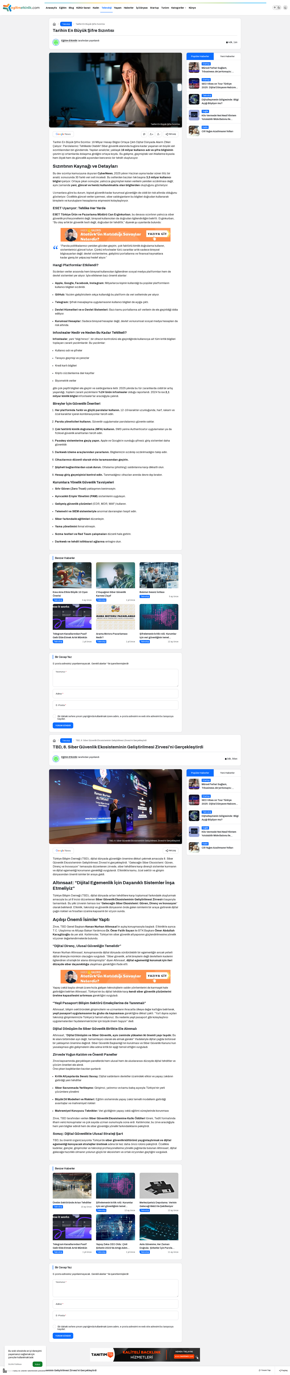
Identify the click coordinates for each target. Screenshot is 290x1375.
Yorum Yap (266, 1370)
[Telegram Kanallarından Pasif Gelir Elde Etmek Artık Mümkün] (72, 623)
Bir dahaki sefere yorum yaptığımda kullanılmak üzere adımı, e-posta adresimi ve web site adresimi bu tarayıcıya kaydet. (115, 717)
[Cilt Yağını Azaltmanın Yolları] (214, 131)
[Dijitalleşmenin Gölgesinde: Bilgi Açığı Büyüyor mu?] (214, 99)
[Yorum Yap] (144, 134)
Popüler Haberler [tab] (200, 56)
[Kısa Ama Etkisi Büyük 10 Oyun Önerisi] (72, 582)
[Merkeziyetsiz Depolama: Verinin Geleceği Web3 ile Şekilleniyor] (159, 1192)
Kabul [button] (37, 1364)
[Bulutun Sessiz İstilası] (159, 582)
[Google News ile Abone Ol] (63, 134)
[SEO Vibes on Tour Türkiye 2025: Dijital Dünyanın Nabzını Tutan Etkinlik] (214, 84)
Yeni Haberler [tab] (227, 56)
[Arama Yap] (285, 7)
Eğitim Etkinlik (69, 40)
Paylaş (284, 1370)
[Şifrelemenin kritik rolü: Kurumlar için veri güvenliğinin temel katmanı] (159, 623)
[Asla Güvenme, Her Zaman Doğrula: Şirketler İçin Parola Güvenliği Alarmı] (159, 1234)
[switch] (276, 7)
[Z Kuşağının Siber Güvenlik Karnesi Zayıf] (115, 582)
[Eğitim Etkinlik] (21, 7)
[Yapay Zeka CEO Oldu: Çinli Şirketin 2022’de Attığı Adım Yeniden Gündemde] (115, 1234)
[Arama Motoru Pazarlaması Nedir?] (115, 623)
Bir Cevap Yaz (63, 656)
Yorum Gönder (63, 725)
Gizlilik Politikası (15, 1364)
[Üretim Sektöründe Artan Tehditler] (72, 1192)
